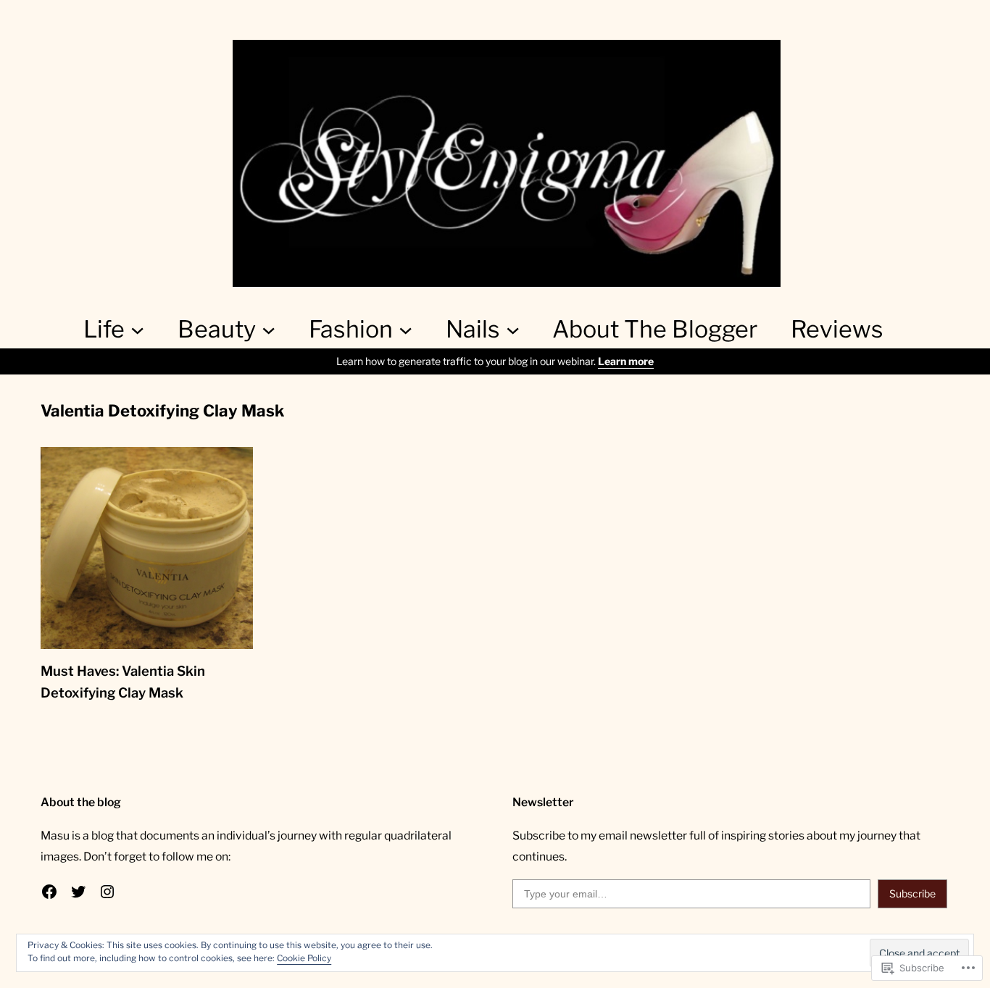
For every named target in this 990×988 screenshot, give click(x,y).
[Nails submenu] (513, 329)
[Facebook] (49, 891)
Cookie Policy (304, 958)
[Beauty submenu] (268, 329)
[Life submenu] (137, 329)
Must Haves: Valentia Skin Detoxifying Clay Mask (123, 682)
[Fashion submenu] (405, 329)
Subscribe (912, 893)
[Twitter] (78, 891)
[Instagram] (107, 891)
